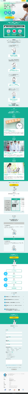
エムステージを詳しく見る (10, 375)
